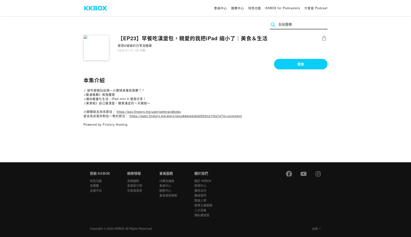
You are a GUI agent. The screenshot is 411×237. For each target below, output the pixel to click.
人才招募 (200, 210)
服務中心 (237, 8)
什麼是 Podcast (316, 8)
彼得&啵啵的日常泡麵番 (135, 45)
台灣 (315, 228)
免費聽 (94, 185)
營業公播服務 (203, 205)
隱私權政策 (201, 215)
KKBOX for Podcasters (282, 8)
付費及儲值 (166, 181)
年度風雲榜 (134, 190)
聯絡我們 (200, 195)
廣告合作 (200, 190)
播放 (300, 64)
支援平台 (96, 190)
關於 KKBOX (202, 181)
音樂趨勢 (133, 181)
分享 (324, 38)
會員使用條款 (168, 195)
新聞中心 (200, 185)
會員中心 (220, 8)
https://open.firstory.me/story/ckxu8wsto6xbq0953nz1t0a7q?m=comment (186, 116)
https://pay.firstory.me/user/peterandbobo (149, 111)
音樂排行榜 (134, 185)
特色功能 (254, 8)
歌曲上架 (200, 200)
